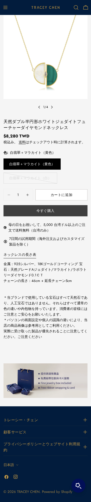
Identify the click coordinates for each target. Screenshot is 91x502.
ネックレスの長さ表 (20, 254)
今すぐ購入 (45, 210)
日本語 (9, 464)
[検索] (76, 7)
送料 (22, 142)
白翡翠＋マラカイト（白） (30, 180)
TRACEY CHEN (28, 491)
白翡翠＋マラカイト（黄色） (32, 164)
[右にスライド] (52, 107)
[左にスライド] (39, 107)
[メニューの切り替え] (5, 7)
